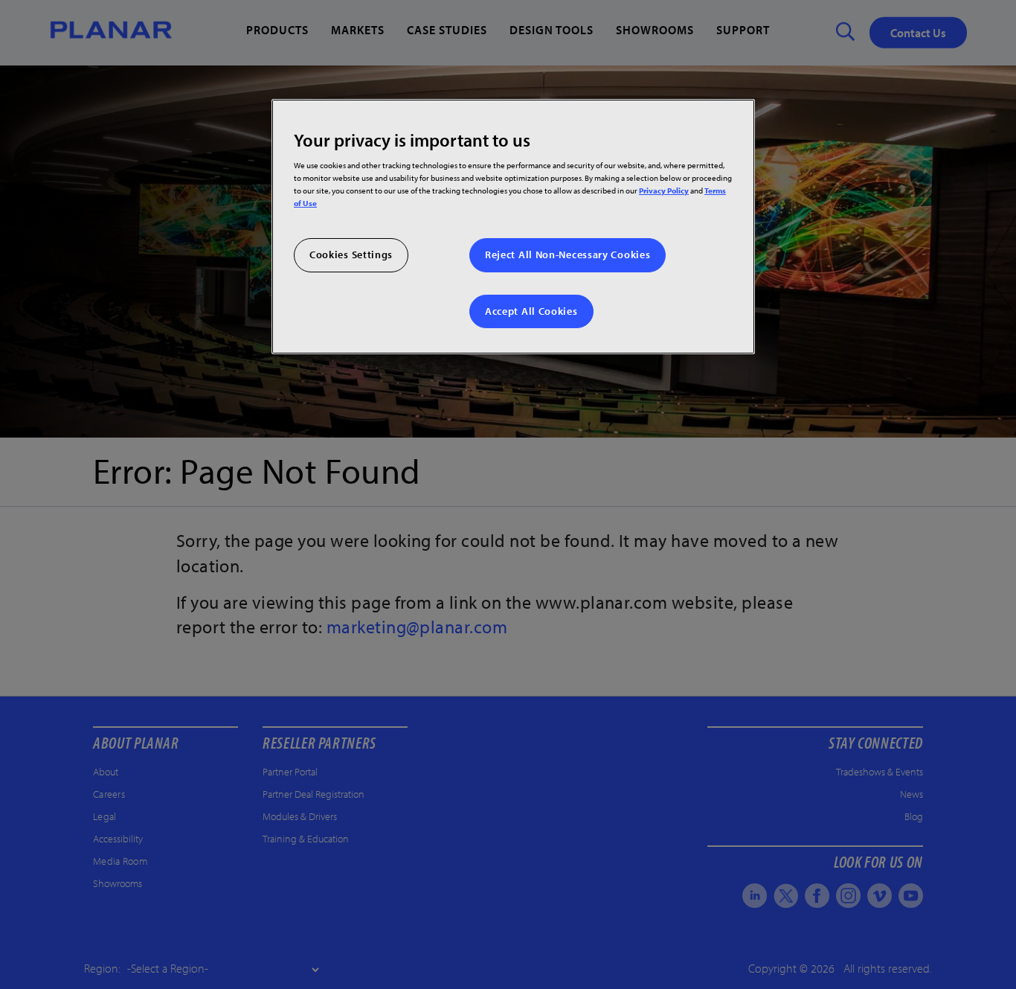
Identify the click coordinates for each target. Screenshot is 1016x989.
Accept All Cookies (531, 311)
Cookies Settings (351, 254)
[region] (513, 226)
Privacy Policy (664, 190)
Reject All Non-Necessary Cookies (567, 254)
